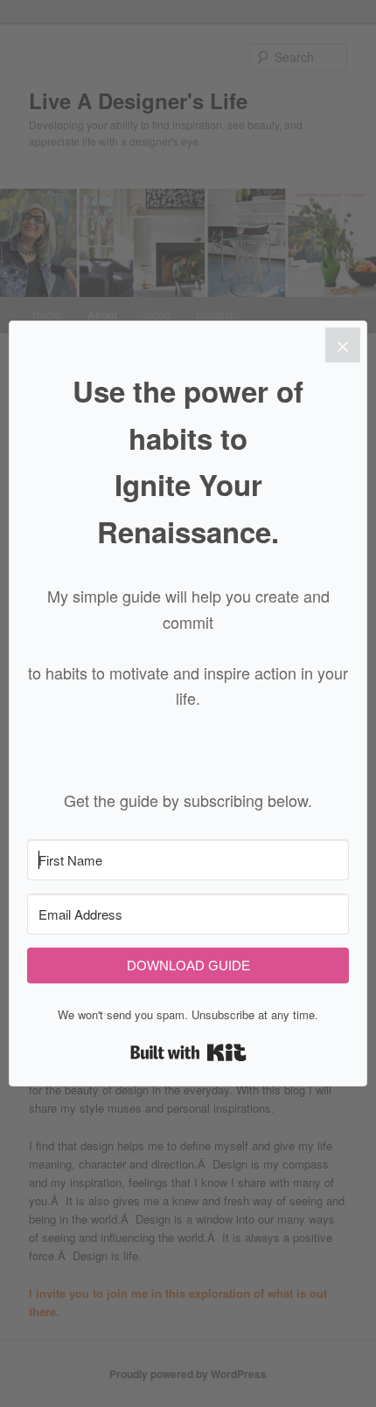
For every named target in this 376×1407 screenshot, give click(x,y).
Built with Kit (188, 1052)
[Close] (342, 345)
